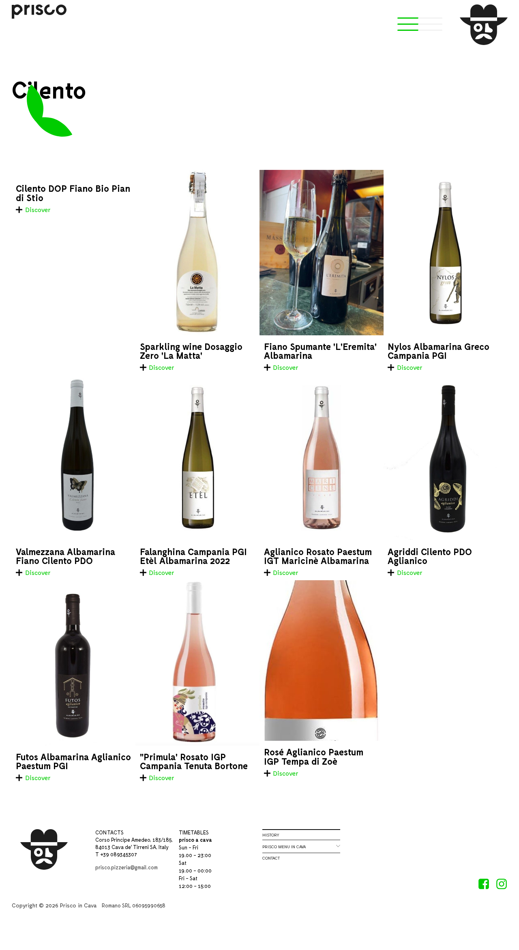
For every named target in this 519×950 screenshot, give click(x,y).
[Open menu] (409, 25)
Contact (271, 858)
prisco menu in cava (301, 846)
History (270, 834)
